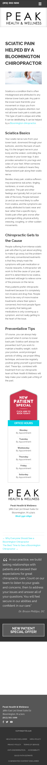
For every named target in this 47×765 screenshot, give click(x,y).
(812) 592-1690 (11, 3)
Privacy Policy (14, 745)
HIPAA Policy (35, 739)
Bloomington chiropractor (23, 123)
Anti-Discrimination (16, 750)
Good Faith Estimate (23, 756)
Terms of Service (31, 745)
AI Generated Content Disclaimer (23, 761)
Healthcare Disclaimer (16, 739)
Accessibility (34, 750)
